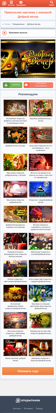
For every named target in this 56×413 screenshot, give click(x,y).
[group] (28, 33)
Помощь (39, 408)
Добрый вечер (33, 24)
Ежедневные (19, 24)
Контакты (17, 408)
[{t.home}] (28, 400)
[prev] (3, 58)
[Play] (4, 33)
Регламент (28, 408)
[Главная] (3, 3)
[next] (52, 58)
